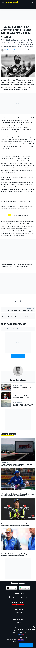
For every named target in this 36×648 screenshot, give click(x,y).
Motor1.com (18, 606)
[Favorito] (28, 50)
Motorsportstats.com (18, 614)
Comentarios (18, 622)
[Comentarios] (32, 50)
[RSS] (26, 597)
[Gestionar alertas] (20, 301)
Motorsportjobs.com (18, 609)
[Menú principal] (3, 2)
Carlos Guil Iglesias (9, 49)
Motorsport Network (14, 644)
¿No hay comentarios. (18, 328)
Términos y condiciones (12, 639)
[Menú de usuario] (32, 2)
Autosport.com (18, 612)
